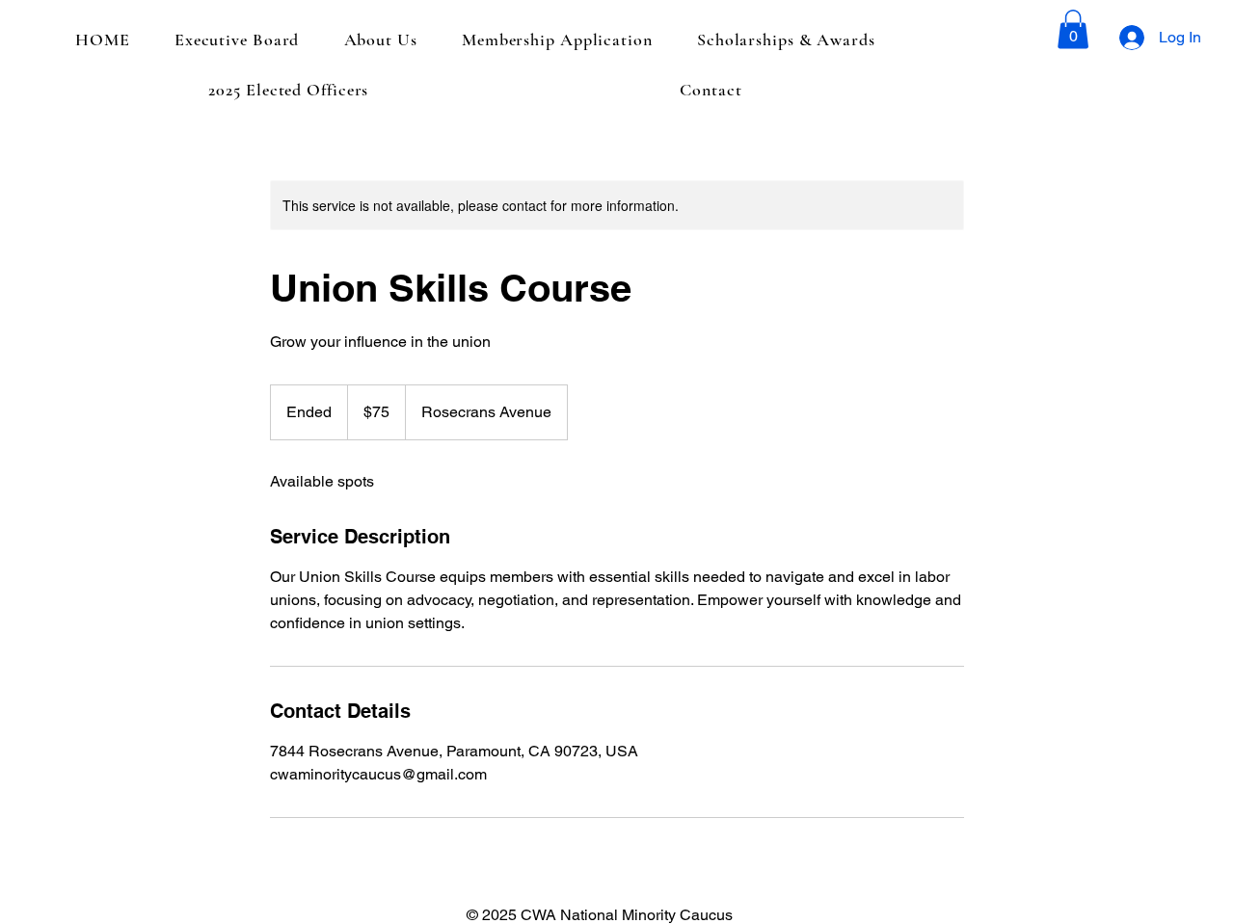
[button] (1073, 29)
